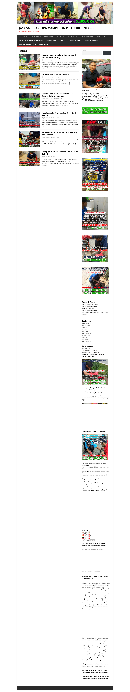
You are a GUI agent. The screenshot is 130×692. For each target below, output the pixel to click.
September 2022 (86, 335)
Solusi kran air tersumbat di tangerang (94, 489)
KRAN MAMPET (23, 37)
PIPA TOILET (60, 37)
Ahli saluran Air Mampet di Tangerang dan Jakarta (59, 133)
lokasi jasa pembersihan (90, 670)
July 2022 (84, 337)
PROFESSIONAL (72, 37)
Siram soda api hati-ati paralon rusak (94, 638)
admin (53, 60)
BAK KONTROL (86, 348)
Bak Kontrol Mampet (88, 308)
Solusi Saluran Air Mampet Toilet (31, 41)
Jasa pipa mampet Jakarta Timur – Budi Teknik (60, 152)
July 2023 (84, 327)
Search (84, 50)
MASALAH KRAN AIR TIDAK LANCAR (93, 550)
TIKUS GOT (63, 41)
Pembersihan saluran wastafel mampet (94, 487)
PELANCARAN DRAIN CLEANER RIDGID (93, 491)
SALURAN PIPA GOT (87, 37)
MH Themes (43, 688)
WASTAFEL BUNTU (75, 41)
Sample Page (100, 37)
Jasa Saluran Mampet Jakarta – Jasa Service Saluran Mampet (58, 95)
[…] (43, 69)
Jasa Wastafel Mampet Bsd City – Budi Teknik (59, 114)
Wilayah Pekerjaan (41, 44)
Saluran (84, 583)
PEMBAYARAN (36, 37)
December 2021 (86, 341)
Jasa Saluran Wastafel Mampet (90, 304)
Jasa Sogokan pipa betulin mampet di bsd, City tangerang (59, 56)
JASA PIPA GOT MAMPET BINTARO (92, 613)
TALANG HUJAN (51, 41)
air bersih (85, 585)
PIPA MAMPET (48, 37)
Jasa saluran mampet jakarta (55, 74)
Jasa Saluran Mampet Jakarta (90, 306)
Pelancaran (85, 463)
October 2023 (86, 325)
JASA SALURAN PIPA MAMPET (90, 350)
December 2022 (86, 333)
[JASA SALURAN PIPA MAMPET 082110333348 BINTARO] (65, 23)
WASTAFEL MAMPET (91, 41)
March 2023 (85, 331)
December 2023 (86, 323)
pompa (101, 593)
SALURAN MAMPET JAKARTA (90, 352)
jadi (86, 646)
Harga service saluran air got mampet (94, 545)
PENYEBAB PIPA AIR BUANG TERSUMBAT (94, 431)
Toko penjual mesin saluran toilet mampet (95, 664)
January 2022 (85, 339)
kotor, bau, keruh (96, 646)
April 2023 (84, 329)
